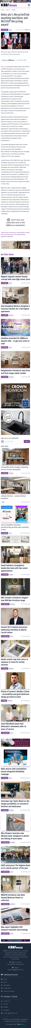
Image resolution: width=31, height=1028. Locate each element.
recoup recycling (5, 234)
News (8, 10)
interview (5, 810)
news (10, 30)
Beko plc (4, 67)
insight (4, 701)
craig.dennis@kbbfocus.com (15, 970)
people (11, 574)
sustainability (10, 236)
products (11, 377)
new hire (5, 574)
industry (5, 347)
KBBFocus (27, 30)
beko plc (14, 232)
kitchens (5, 30)
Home (3, 10)
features (11, 315)
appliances (3, 236)
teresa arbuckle (20, 232)
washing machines (20, 234)
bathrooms (6, 604)
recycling (27, 232)
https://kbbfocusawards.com (15, 964)
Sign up (27, 441)
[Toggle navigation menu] (29, 5)
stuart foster (13, 234)
